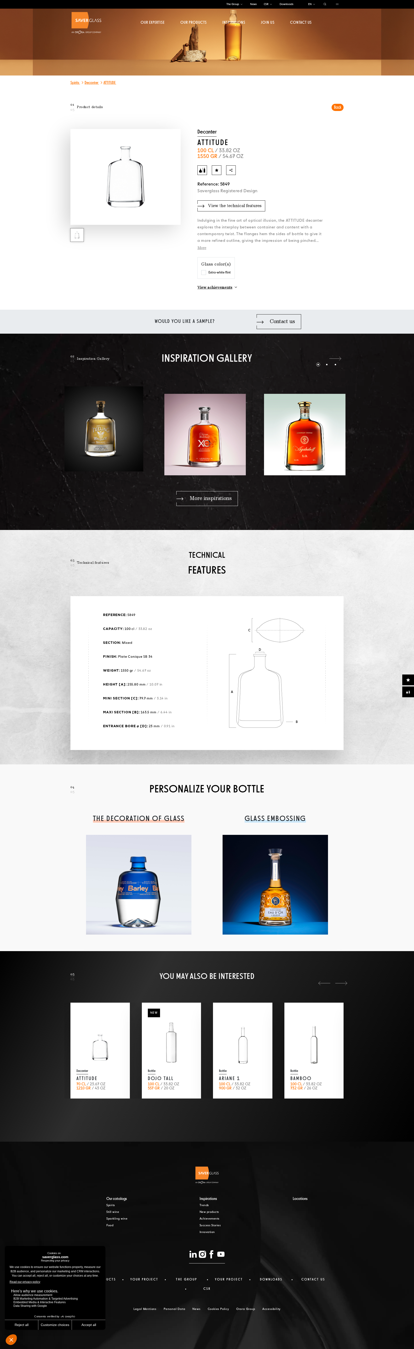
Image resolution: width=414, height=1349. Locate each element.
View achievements (214, 287)
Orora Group (245, 1309)
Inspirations (233, 23)
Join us (267, 23)
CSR (266, 4)
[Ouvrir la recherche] (325, 4)
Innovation (207, 1232)
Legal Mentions (144, 1309)
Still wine (112, 1212)
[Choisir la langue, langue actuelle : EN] (314, 4)
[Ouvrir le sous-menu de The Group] (241, 4)
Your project (144, 1279)
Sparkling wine (116, 1218)
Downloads (286, 4)
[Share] (231, 170)
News (253, 4)
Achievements (209, 1218)
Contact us (301, 23)
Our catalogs (116, 1199)
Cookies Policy (218, 1309)
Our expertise (153, 23)
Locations (300, 1199)
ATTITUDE (110, 83)
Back (337, 107)
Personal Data (174, 1309)
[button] (318, 359)
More (201, 248)
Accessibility (271, 1309)
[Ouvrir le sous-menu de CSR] (271, 4)
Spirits (75, 83)
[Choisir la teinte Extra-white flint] (203, 272)
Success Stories (210, 1225)
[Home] (86, 23)
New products (209, 1212)
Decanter (92, 83)
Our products (193, 23)
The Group (232, 4)
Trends (204, 1205)
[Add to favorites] (216, 170)
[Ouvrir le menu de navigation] (337, 4)
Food (109, 1225)
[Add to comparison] (202, 170)
